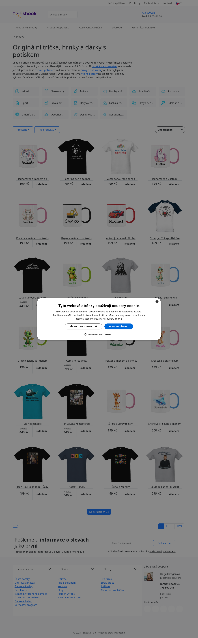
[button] (99, 334)
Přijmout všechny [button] (119, 326)
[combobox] (157, 301)
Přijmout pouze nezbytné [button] (83, 326)
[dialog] (99, 319)
